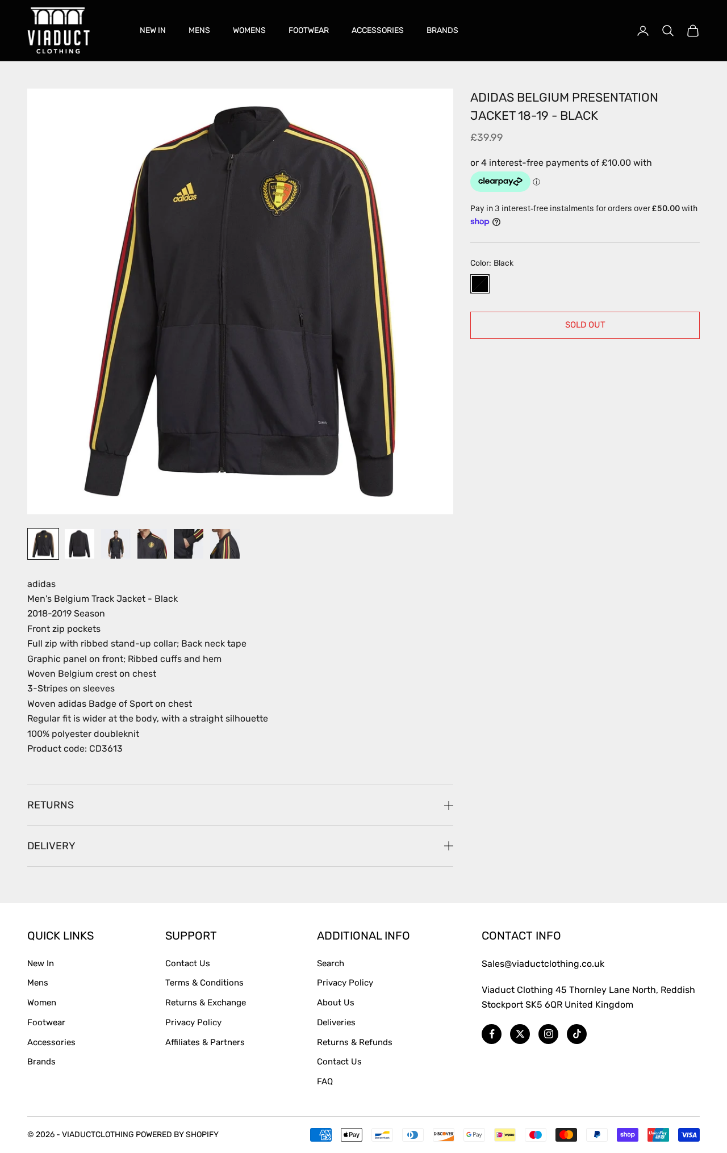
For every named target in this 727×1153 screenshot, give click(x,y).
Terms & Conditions (204, 983)
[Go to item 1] (43, 544)
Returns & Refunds (354, 1042)
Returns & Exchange (205, 1002)
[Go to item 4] (152, 544)
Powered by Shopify (177, 1134)
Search (330, 963)
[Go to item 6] (225, 544)
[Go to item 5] (188, 544)
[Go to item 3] (116, 544)
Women (41, 1002)
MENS (199, 30)
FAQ (325, 1081)
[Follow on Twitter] (520, 1034)
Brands (41, 1061)
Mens (37, 983)
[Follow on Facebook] (492, 1034)
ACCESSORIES (378, 30)
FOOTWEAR (309, 30)
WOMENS (249, 30)
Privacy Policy (193, 1022)
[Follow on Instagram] (548, 1034)
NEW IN (153, 30)
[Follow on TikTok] (577, 1034)
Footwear (46, 1022)
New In (40, 963)
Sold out (585, 325)
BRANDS (442, 30)
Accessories (51, 1042)
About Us (335, 1002)
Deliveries (336, 1022)
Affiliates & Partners (205, 1042)
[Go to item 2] (79, 544)
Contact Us (187, 963)
